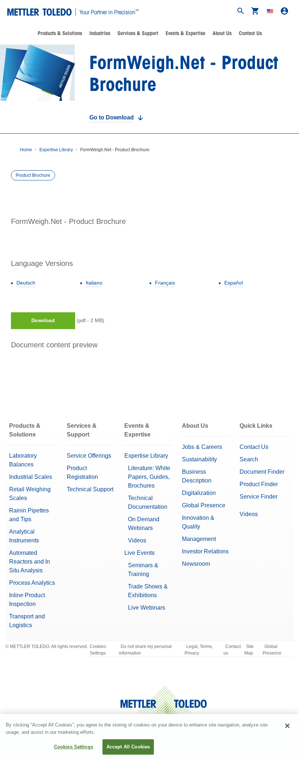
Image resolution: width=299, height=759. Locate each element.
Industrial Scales (30, 477)
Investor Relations (205, 551)
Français (165, 283)
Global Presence (203, 505)
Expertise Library (56, 149)
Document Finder (262, 472)
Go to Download (111, 117)
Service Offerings (89, 456)
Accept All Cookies (128, 747)
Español (233, 283)
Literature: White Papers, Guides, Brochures (149, 477)
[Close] (287, 726)
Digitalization (199, 493)
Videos (137, 540)
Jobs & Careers (202, 447)
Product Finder (259, 484)
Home (26, 149)
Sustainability (199, 459)
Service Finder (258, 496)
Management (199, 539)
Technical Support (90, 489)
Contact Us (250, 33)
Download (42, 320)
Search (249, 459)
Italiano (94, 283)
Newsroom (196, 564)
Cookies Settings (98, 650)
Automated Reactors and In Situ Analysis (29, 561)
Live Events (139, 553)
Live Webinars (146, 607)
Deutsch (25, 283)
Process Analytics (32, 583)
